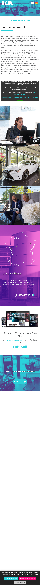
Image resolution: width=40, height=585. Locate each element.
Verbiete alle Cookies (28, 578)
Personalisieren (20, 582)
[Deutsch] (37, 3)
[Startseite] (7, 3)
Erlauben (20, 101)
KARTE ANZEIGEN (23, 295)
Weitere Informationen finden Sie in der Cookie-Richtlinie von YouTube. (20, 97)
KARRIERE (18, 382)
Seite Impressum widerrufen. (25, 93)
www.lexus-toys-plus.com (14, 340)
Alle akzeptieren (11, 578)
